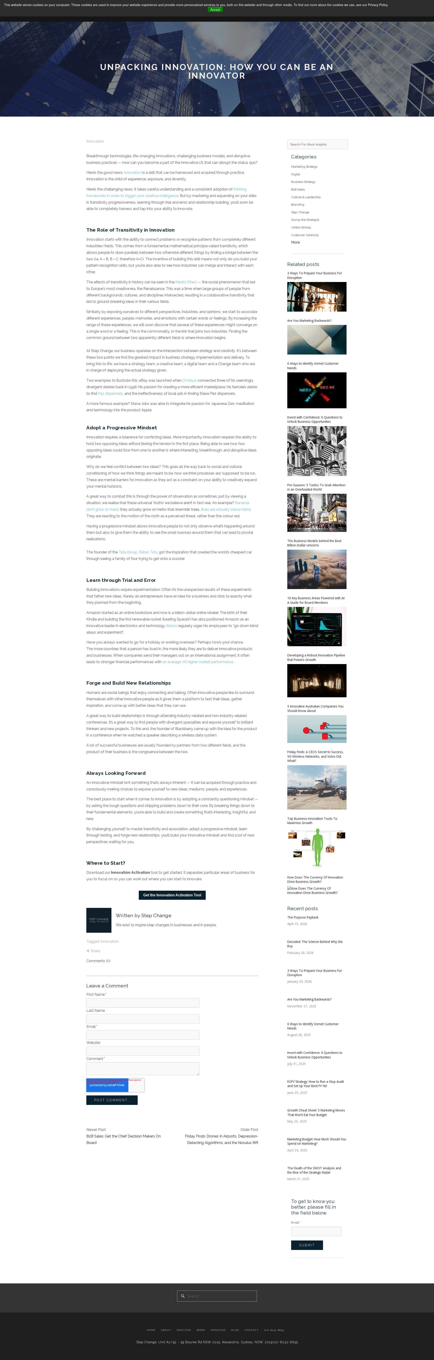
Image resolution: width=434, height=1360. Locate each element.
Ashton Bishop (301, 227)
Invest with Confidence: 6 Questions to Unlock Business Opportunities (314, 419)
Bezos (171, 626)
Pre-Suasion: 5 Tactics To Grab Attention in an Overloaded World (316, 487)
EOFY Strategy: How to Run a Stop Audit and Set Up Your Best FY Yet (315, 1083)
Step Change (156, 915)
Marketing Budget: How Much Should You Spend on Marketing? (316, 1141)
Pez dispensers (110, 393)
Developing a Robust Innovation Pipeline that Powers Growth (316, 657)
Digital (295, 174)
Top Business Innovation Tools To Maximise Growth (312, 820)
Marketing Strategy (304, 166)
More (295, 242)
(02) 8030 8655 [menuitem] (274, 1330)
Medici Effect (186, 282)
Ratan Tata (148, 552)
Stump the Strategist (305, 219)
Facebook (118, 935)
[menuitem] (152, 1330)
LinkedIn (124, 935)
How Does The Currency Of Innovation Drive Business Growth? (315, 879)
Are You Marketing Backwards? (309, 320)
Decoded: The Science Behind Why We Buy (315, 944)
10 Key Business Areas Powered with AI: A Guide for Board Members (316, 600)
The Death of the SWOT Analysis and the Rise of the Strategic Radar (314, 1170)
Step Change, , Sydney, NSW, (204, 1342)
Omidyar (189, 380)
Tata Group (128, 552)
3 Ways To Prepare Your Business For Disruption (314, 275)
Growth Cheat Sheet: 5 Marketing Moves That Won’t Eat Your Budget (316, 1112)
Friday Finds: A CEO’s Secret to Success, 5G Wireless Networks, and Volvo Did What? (315, 756)
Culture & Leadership (306, 197)
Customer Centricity (305, 235)
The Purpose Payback (302, 917)
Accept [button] (215, 9)
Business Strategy (303, 181)
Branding (297, 204)
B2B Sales (298, 189)
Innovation (95, 141)
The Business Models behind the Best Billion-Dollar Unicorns (314, 543)
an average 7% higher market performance (198, 662)
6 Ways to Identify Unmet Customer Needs (313, 365)
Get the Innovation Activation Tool (172, 895)
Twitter (131, 935)
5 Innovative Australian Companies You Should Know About (315, 708)
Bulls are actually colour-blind (225, 509)
